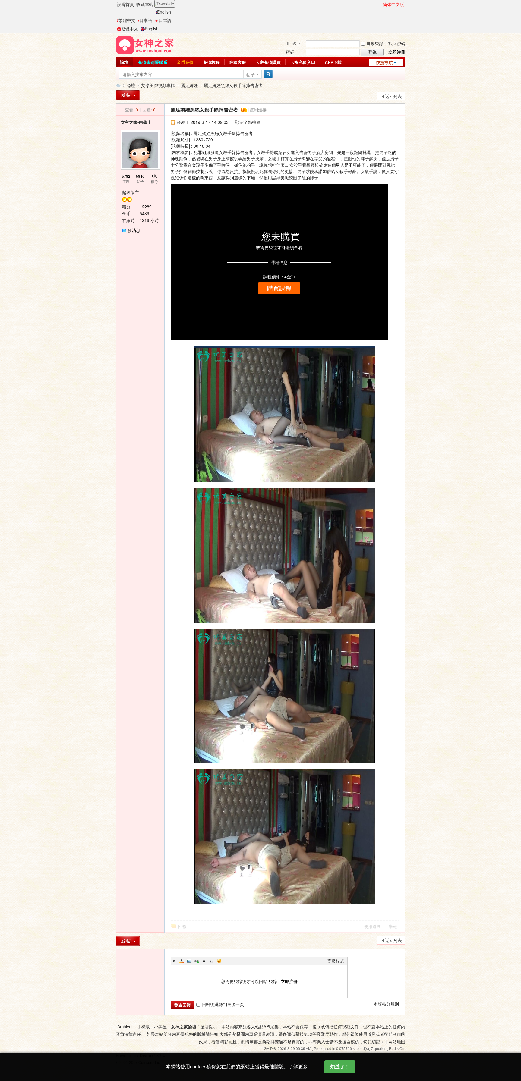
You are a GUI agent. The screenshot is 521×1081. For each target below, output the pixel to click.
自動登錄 (374, 43)
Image (189, 961)
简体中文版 (393, 4)
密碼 (290, 52)
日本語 (145, 20)
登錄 (273, 981)
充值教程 (211, 62)
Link (197, 961)
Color (181, 961)
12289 (146, 207)
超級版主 (130, 192)
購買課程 (279, 288)
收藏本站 (144, 4)
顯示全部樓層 (247, 122)
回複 (182, 926)
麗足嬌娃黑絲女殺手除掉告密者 (233, 85)
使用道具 (372, 926)
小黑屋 (160, 1026)
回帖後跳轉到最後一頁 (223, 1004)
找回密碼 (396, 43)
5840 (140, 176)
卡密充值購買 (268, 62)
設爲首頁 (125, 4)
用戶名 (291, 43)
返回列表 (393, 96)
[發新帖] (128, 95)
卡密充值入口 (302, 62)
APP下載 (333, 62)
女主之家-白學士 (136, 122)
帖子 (250, 74)
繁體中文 (126, 20)
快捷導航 (384, 62)
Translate (165, 4)
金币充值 (185, 62)
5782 (126, 176)
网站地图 (396, 1042)
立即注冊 (396, 52)
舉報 (393, 926)
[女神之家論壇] (145, 45)
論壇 (124, 62)
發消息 (134, 230)
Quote (204, 961)
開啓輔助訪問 (380, 4)
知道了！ (339, 1066)
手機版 (143, 1026)
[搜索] (267, 74)
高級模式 (335, 961)
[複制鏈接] (258, 110)
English (164, 12)
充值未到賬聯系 (152, 62)
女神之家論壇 (118, 85)
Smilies (219, 961)
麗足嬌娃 (189, 85)
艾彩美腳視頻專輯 (158, 85)
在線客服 (237, 62)
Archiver (125, 1026)
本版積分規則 (386, 1004)
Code (212, 961)
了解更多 (298, 1066)
